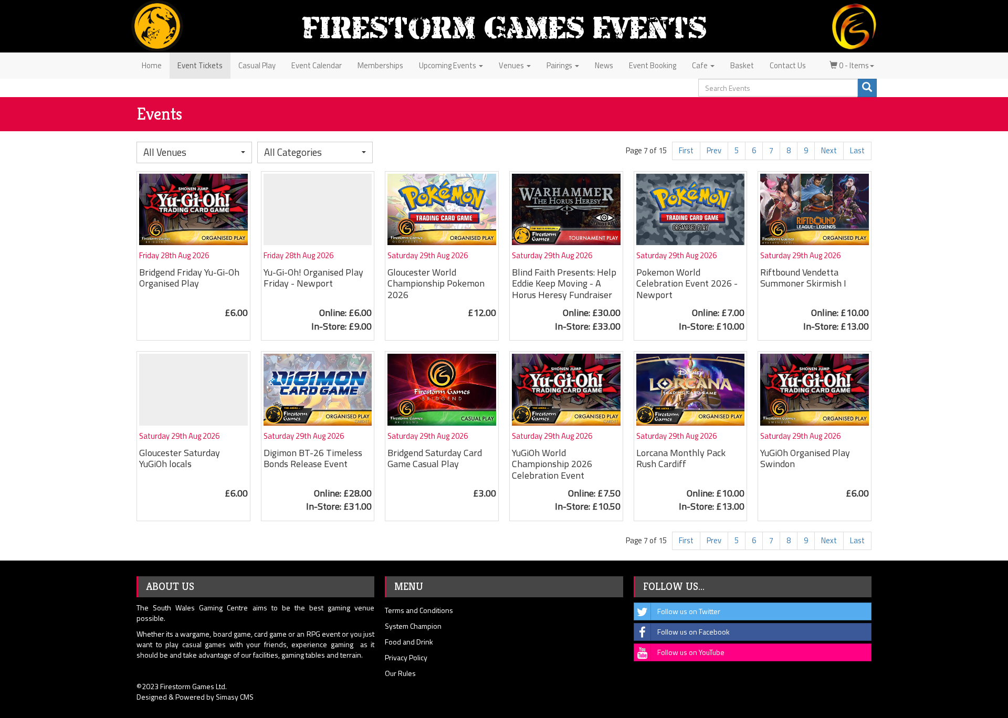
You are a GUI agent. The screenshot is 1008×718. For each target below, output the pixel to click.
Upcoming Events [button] (448, 65)
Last (857, 150)
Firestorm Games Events (504, 27)
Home (152, 65)
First (686, 150)
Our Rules (400, 673)
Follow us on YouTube (690, 652)
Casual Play (257, 65)
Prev (714, 150)
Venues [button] (512, 65)
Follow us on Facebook (693, 631)
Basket (742, 65)
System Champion (413, 625)
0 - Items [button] (853, 65)
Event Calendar (316, 65)
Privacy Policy (406, 657)
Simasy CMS (235, 696)
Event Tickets (200, 65)
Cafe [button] (700, 65)
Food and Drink (409, 641)
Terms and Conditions (419, 610)
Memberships (380, 65)
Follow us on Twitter (688, 611)
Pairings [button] (560, 65)
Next (829, 150)
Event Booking (652, 65)
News (604, 65)
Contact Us (788, 65)
